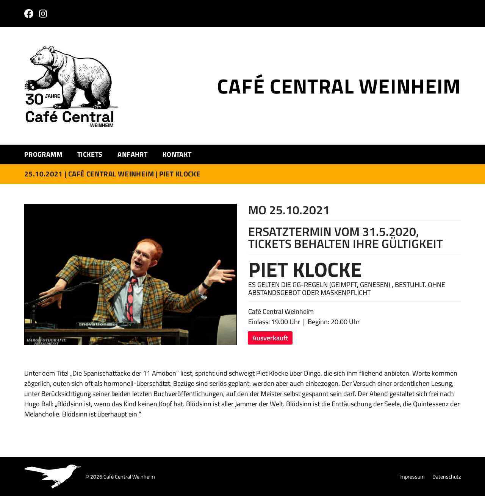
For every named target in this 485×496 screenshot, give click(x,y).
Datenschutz (446, 476)
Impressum (412, 476)
